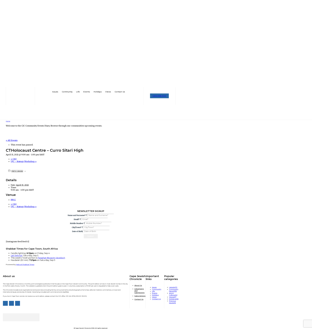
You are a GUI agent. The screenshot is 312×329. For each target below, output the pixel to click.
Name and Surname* (77, 215)
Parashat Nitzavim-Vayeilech (51, 258)
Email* (77, 219)
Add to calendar (17, 171)
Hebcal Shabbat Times (25, 264)
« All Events (12, 140)
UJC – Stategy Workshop (24, 161)
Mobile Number (77, 223)
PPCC (13, 200)
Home (8, 121)
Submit (90, 236)
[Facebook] (5, 303)
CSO (13, 159)
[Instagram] (11, 303)
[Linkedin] (17, 303)
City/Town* (77, 227)
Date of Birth (77, 231)
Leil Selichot (16, 255)
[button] (129, 91)
